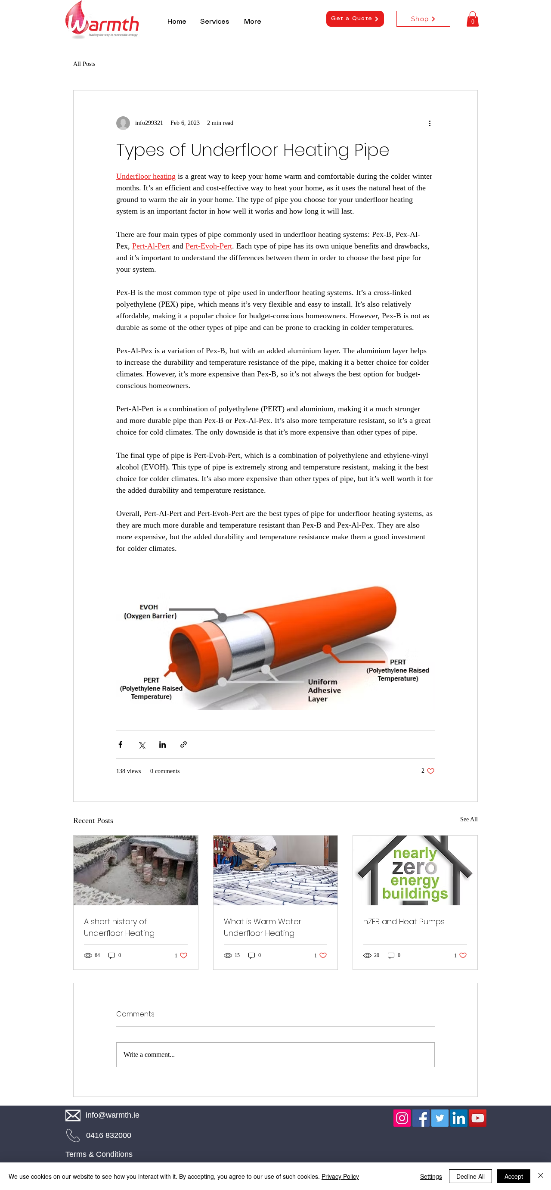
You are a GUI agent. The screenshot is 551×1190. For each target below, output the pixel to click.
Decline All (470, 1176)
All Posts (84, 64)
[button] (472, 19)
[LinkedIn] (458, 1118)
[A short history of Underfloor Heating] (136, 870)
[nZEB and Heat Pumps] (415, 870)
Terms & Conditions (99, 1154)
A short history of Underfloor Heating (119, 927)
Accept (514, 1176)
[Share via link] (184, 744)
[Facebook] (421, 1118)
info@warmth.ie (112, 1115)
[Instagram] (402, 1118)
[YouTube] (477, 1118)
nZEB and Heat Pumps (404, 921)
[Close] (541, 1176)
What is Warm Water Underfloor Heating (262, 927)
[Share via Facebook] (120, 744)
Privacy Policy (340, 1176)
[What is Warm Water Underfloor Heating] (276, 870)
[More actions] (429, 123)
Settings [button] (431, 1176)
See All (469, 819)
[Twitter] (440, 1118)
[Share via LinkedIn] (162, 744)
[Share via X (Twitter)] (141, 744)
